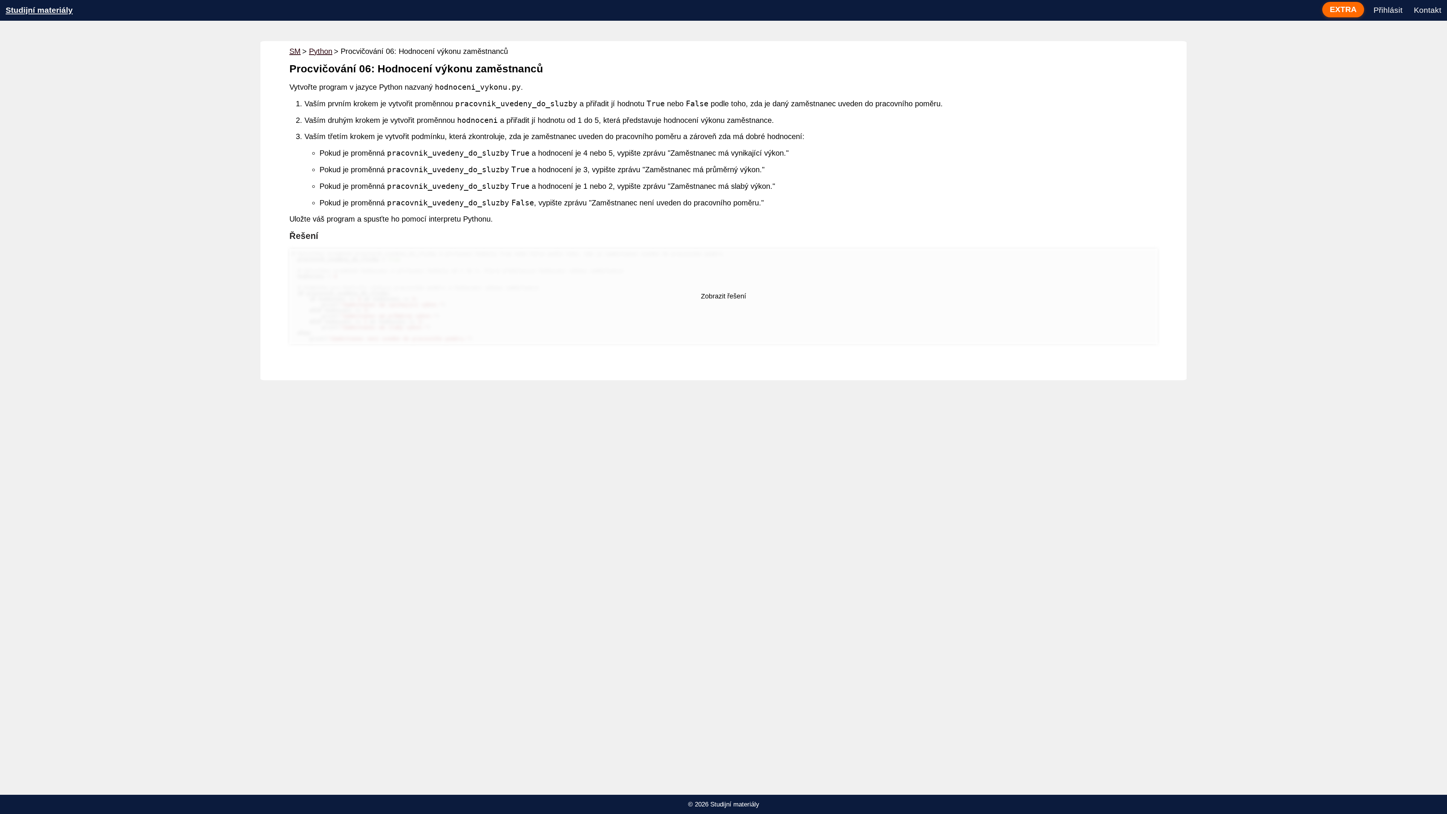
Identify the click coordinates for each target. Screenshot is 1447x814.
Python (320, 51)
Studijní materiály (39, 10)
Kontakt (1427, 10)
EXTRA (1343, 9)
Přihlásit (1388, 10)
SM (295, 51)
